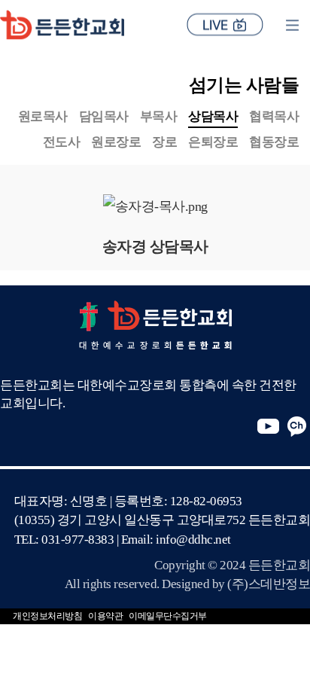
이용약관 (105, 616)
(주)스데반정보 (268, 584)
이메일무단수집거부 (168, 616)
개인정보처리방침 (47, 616)
